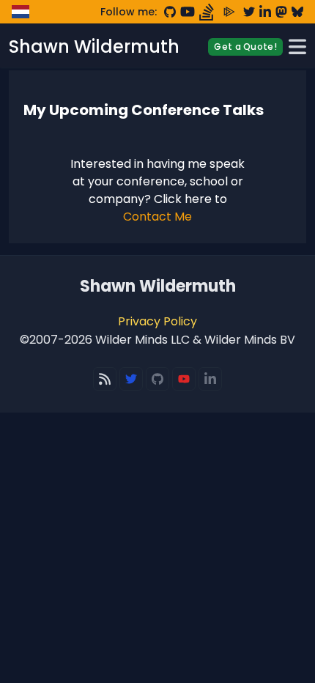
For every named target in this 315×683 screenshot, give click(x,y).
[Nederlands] (20, 11)
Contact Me (157, 216)
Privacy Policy (157, 321)
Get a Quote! (245, 46)
